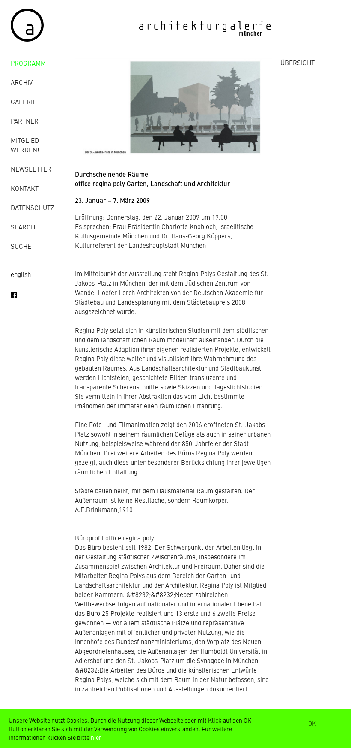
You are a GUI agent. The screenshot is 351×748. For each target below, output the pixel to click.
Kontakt (25, 188)
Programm (28, 62)
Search (23, 226)
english (21, 274)
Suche (21, 245)
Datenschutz (32, 207)
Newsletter (31, 168)
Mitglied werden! (25, 145)
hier (96, 737)
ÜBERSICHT (297, 62)
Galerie (23, 101)
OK (312, 723)
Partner (25, 120)
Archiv (22, 82)
